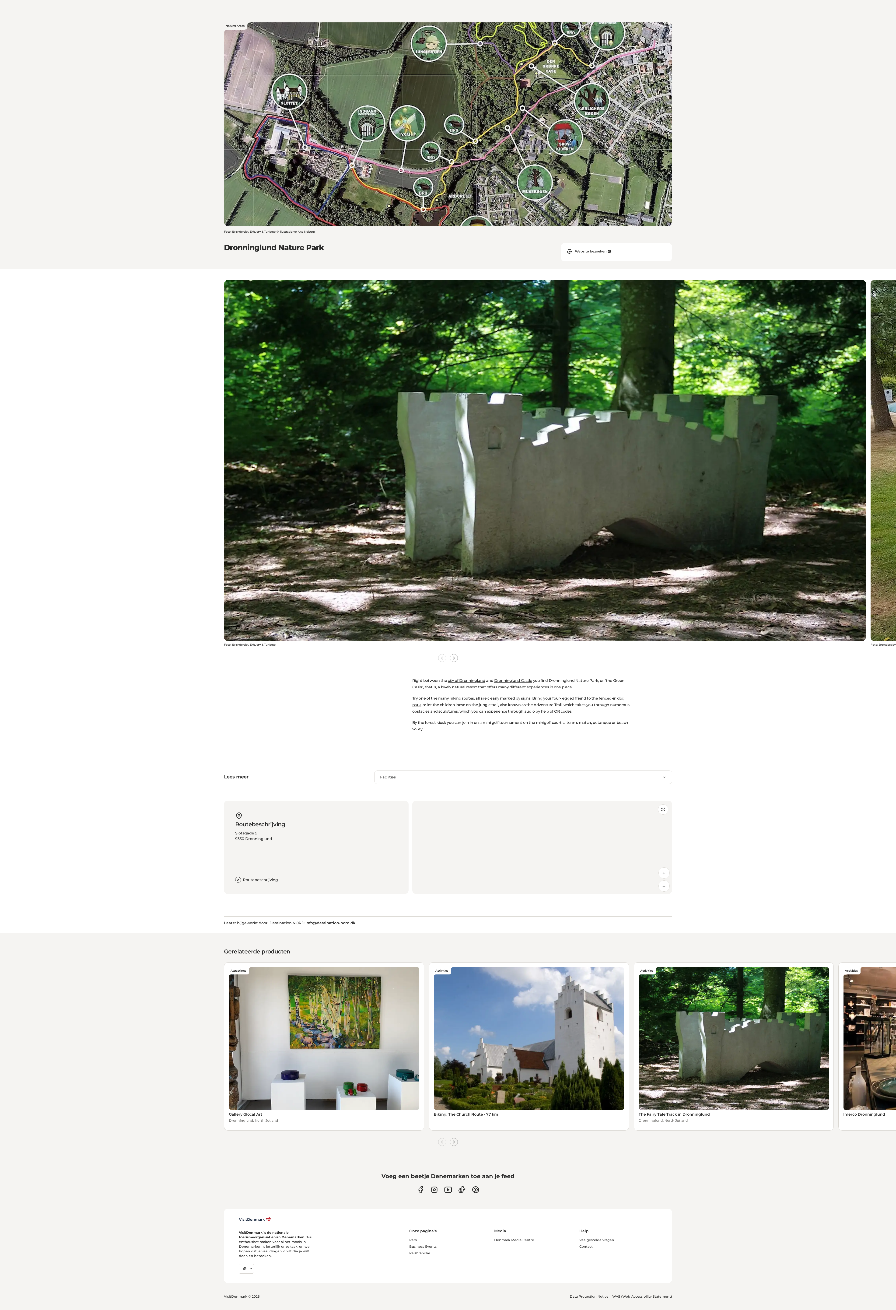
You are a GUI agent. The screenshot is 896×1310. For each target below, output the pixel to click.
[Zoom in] (664, 873)
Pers (413, 1240)
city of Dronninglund (466, 680)
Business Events (423, 1246)
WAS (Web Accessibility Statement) (642, 1296)
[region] (542, 847)
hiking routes (462, 698)
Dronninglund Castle (513, 680)
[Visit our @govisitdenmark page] (462, 1190)
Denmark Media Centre (514, 1240)
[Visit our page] (434, 1190)
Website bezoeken (591, 251)
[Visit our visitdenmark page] (448, 1190)
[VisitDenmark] (255, 1219)
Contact (586, 1246)
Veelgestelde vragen (596, 1240)
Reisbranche (419, 1253)
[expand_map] (663, 809)
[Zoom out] (664, 886)
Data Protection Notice (589, 1296)
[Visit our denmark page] (420, 1190)
